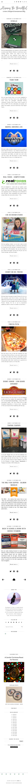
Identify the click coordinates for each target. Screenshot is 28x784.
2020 (14, 722)
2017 (13, 727)
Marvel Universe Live (14, 127)
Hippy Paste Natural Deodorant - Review (14, 704)
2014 (13, 732)
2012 (13, 735)
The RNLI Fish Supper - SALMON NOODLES (14, 483)
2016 (13, 729)
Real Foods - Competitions (14, 177)
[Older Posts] (25, 579)
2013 (13, 733)
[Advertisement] (16, 752)
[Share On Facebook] (13, 70)
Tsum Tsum (14, 80)
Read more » (14, 63)
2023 (14, 717)
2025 (14, 714)
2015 (13, 730)
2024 (14, 716)
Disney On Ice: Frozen (14, 272)
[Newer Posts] (3, 579)
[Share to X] (10, 70)
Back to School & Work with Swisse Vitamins (14, 529)
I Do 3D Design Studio (14, 215)
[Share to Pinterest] (17, 70)
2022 (14, 719)
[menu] (2, 1)
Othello (14, 21)
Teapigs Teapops (14, 425)
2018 (14, 725)
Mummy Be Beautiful (12, 780)
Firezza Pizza (14, 324)
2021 (14, 720)
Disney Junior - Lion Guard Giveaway (14, 382)
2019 (14, 724)
